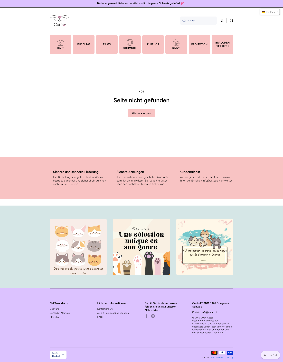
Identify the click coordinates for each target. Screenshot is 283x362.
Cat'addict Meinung (60, 313)
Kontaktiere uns (105, 309)
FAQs (100, 317)
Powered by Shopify (224, 357)
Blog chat (55, 317)
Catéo (212, 357)
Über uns (54, 309)
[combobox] (198, 21)
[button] (231, 20)
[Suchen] (183, 21)
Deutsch (56, 356)
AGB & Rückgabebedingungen (113, 313)
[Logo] (59, 20)
